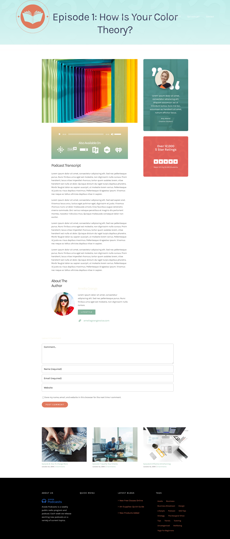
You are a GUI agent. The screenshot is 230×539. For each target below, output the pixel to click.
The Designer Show (176, 516)
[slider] (118, 134)
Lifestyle (161, 511)
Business (170, 501)
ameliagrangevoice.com (96, 320)
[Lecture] (59, 134)
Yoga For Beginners (165, 530)
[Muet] (112, 134)
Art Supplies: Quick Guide (132, 506)
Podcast (171, 511)
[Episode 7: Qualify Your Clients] (115, 444)
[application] (89, 134)
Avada (160, 501)
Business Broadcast (166, 506)
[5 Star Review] (166, 160)
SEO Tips (182, 511)
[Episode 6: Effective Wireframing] (165, 444)
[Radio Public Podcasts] (95, 147)
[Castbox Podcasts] (107, 147)
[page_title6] (60, 147)
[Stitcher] (84, 147)
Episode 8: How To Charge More (55, 464)
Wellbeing (177, 526)
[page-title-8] (72, 147)
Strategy (161, 516)
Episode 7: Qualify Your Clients (105, 464)
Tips (159, 521)
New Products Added (129, 513)
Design (181, 506)
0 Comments (60, 467)
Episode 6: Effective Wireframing (157, 464)
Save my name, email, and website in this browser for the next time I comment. (82, 397)
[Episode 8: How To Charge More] (64, 444)
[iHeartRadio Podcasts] (118, 147)
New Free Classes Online (131, 500)
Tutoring (177, 521)
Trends (167, 521)
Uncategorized (163, 526)
